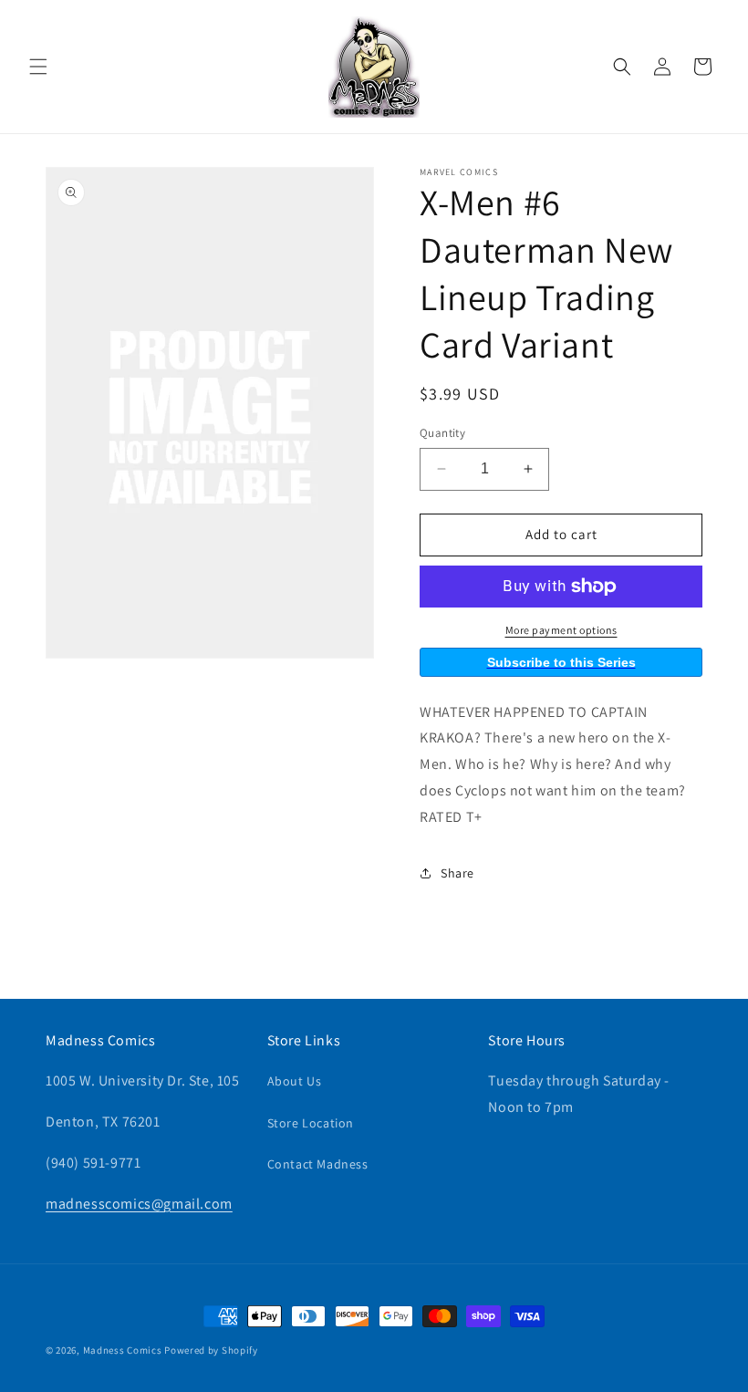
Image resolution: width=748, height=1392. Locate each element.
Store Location (310, 1123)
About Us (294, 1081)
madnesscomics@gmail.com (139, 1203)
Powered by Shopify (211, 1350)
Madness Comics (122, 1350)
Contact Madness (318, 1164)
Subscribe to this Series (561, 662)
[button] (38, 67)
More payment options (561, 630)
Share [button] (457, 873)
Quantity (442, 433)
